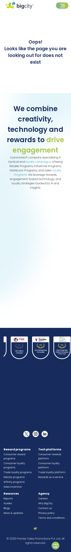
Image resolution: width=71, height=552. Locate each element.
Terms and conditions (51, 518)
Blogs (7, 508)
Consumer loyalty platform (49, 465)
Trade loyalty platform (51, 472)
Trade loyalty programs (18, 472)
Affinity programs (14, 482)
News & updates (13, 513)
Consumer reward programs (14, 456)
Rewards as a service (50, 477)
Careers (43, 498)
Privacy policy (46, 513)
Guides (8, 503)
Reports (8, 498)
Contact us (45, 508)
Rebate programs (14, 477)
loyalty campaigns (38, 162)
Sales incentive (13, 487)
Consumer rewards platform (49, 456)
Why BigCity (45, 503)
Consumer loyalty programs (14, 465)
